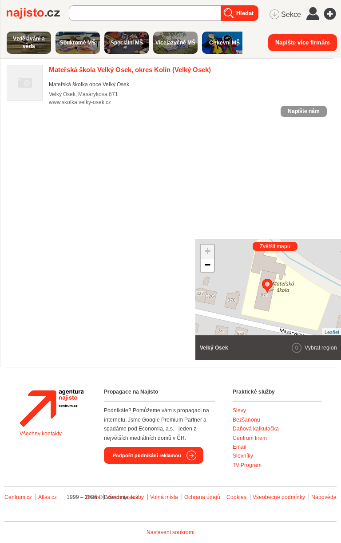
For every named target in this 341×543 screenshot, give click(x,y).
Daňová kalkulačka (256, 429)
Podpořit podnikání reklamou (147, 455)
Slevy (239, 410)
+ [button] (207, 251)
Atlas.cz (47, 497)
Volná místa (164, 497)
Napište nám (304, 111)
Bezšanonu (246, 420)
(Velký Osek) (130, 69)
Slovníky (243, 456)
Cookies (236, 497)
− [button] (207, 264)
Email (239, 447)
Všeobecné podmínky (279, 497)
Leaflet (332, 331)
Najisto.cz (38, 13)
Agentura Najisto (51, 408)
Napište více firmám (302, 42)
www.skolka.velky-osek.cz (80, 102)
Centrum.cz (18, 497)
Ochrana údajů (202, 497)
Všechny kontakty (41, 433)
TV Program (247, 465)
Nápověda (324, 497)
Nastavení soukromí (170, 532)
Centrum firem (250, 438)
